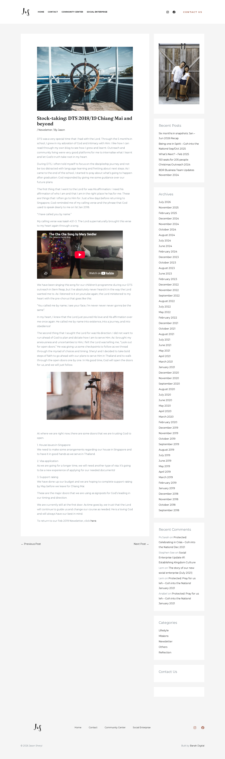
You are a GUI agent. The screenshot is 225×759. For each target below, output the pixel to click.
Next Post (141, 543)
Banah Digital (197, 745)
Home (78, 727)
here (93, 520)
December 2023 (169, 257)
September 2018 (169, 510)
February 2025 (168, 213)
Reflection (165, 652)
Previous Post (31, 543)
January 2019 (167, 488)
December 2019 (168, 427)
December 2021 (168, 323)
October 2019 (167, 438)
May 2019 (164, 466)
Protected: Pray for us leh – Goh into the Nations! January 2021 (177, 583)
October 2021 (167, 328)
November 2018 (168, 499)
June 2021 (165, 345)
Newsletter (45, 129)
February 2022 (168, 317)
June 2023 (165, 273)
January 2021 (167, 367)
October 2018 (167, 504)
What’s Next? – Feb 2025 (174, 154)
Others (163, 647)
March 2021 (166, 361)
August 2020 (167, 389)
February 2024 (168, 251)
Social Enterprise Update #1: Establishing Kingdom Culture (177, 557)
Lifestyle (164, 630)
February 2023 (168, 279)
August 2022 (167, 301)
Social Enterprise (142, 727)
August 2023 (167, 268)
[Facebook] (174, 12)
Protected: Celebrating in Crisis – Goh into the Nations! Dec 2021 (177, 542)
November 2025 (169, 207)
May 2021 (164, 350)
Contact (93, 727)
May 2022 (165, 312)
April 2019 (165, 471)
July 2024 (165, 240)
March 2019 (166, 477)
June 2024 (165, 246)
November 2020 (169, 378)
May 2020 (165, 405)
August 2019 (166, 449)
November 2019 (168, 433)
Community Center (115, 727)
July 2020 (165, 394)
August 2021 (166, 334)
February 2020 (168, 422)
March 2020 (166, 416)
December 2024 (169, 218)
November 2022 (169, 290)
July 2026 (165, 202)
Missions (163, 636)
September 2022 (169, 295)
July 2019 (164, 455)
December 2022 (169, 284)
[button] (192, 12)
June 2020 (165, 400)
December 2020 (169, 372)
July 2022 (165, 306)
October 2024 (167, 229)
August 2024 (167, 235)
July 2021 (164, 339)
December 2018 (168, 493)
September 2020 (169, 383)
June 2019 (165, 460)
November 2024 (169, 224)
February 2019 (167, 482)
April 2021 (165, 356)
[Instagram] (167, 12)
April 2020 (165, 411)
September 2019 (169, 444)
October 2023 (167, 262)
